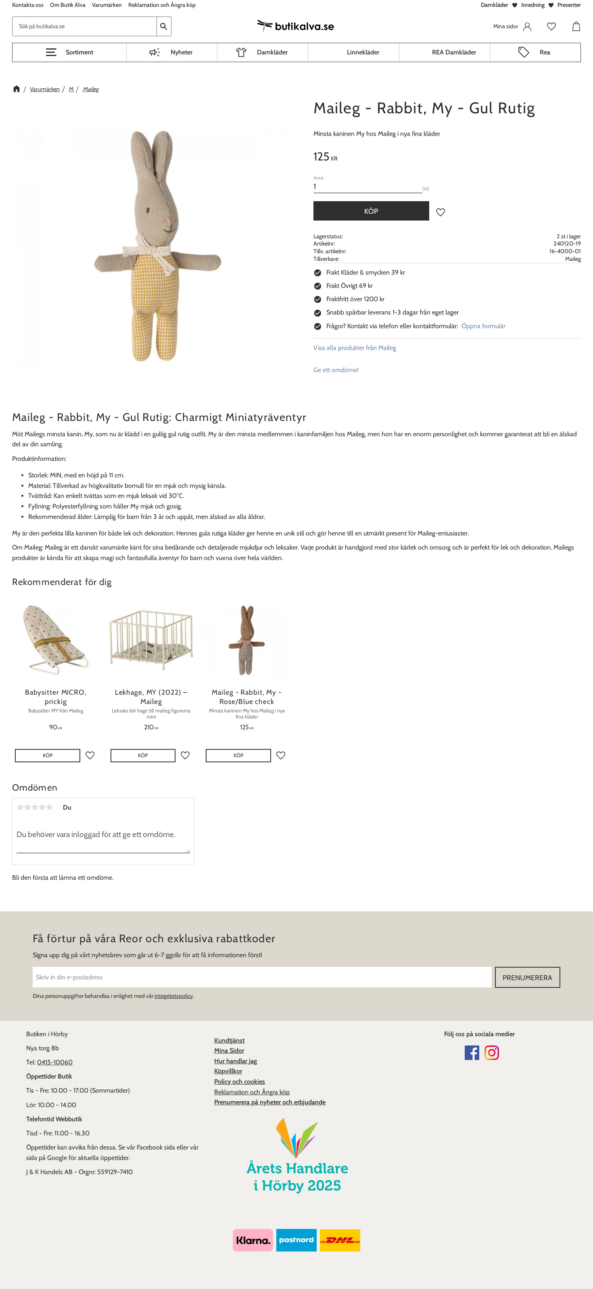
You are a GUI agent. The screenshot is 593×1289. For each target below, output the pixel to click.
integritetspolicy (174, 996)
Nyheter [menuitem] (181, 52)
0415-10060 (55, 1062)
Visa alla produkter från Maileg (354, 348)
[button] (69, 52)
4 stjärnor (42, 807)
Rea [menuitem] (545, 52)
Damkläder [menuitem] (272, 52)
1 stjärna (20, 807)
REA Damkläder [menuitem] (454, 52)
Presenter (569, 4)
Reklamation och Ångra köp (252, 1092)
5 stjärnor (49, 807)
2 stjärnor (27, 807)
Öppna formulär (483, 326)
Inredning (533, 4)
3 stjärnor (34, 807)
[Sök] (164, 26)
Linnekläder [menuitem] (363, 52)
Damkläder (494, 4)
